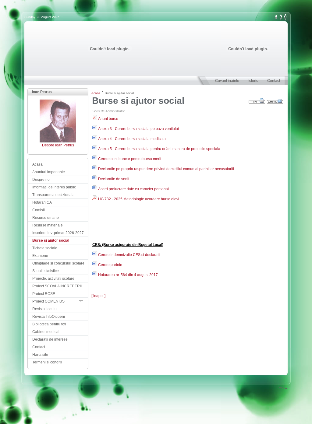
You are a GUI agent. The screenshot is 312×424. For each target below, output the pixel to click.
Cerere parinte (109, 265)
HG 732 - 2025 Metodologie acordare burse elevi (138, 199)
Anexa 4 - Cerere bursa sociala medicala (131, 139)
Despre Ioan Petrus (58, 145)
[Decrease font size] (276, 17)
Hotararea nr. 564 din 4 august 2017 (127, 275)
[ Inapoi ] (98, 296)
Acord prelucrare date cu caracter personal (133, 189)
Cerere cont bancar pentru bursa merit (129, 159)
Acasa (95, 93)
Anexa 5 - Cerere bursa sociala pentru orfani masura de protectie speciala (158, 149)
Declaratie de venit (113, 179)
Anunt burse (107, 119)
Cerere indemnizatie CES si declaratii (128, 255)
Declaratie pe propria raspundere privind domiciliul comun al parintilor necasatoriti (165, 169)
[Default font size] (280, 17)
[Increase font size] (285, 17)
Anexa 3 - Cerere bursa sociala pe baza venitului (138, 129)
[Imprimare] (257, 99)
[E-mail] (275, 99)
